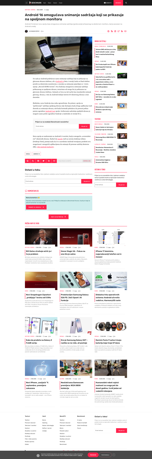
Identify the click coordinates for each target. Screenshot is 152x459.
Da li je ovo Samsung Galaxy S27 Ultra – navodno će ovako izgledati (106, 97)
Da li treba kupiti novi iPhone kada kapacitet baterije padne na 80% (106, 67)
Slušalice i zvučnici (100, 144)
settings (80, 455)
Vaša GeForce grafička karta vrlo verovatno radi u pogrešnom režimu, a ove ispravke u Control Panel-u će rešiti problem (105, 82)
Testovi (55, 3)
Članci (49, 3)
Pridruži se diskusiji (35, 207)
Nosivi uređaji (99, 124)
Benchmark (63, 444)
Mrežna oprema (29, 441)
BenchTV (108, 3)
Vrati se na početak (57, 217)
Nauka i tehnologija (100, 46)
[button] (26, 2)
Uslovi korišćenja (82, 425)
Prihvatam (93, 455)
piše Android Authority (45, 147)
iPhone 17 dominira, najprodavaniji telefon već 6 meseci (108, 254)
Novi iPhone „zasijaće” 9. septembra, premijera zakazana (37, 385)
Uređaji (97, 61)
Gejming (62, 378)
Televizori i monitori (100, 134)
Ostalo (96, 156)
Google (60, 139)
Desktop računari (30, 433)
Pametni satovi (64, 431)
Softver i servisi (30, 10)
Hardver (27, 428)
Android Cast (50, 111)
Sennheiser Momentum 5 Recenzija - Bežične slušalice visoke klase (106, 150)
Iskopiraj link (86, 161)
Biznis (96, 104)
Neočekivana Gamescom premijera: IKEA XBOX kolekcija (72, 385)
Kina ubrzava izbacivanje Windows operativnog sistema (104, 109)
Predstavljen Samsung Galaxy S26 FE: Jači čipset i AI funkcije (75, 298)
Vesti (44, 3)
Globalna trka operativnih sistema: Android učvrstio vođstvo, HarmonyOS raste (108, 298)
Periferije (27, 436)
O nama (79, 420)
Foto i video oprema (31, 439)
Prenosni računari (30, 423)
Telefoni (27, 420)
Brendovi (118, 3)
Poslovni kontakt (82, 423)
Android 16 (60, 81)
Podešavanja (105, 455)
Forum (60, 3)
